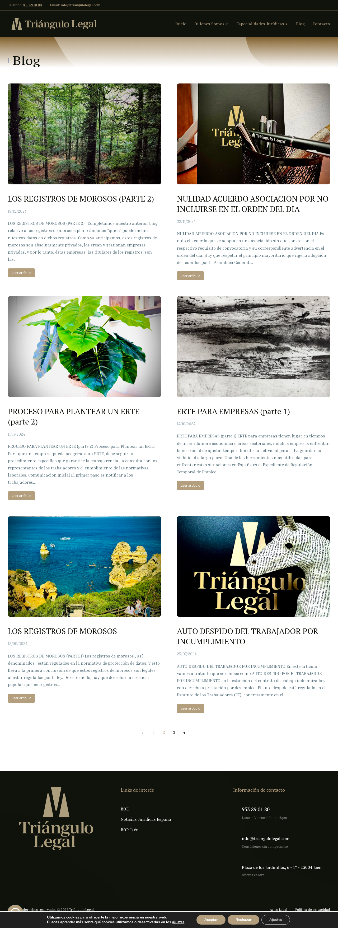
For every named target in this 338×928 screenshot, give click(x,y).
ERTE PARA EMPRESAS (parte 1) (233, 411)
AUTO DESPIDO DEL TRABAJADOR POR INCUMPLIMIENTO (247, 636)
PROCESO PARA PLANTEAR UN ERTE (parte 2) (73, 416)
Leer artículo (21, 273)
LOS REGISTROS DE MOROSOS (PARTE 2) (81, 199)
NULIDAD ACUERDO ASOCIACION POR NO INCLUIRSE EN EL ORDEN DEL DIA (252, 204)
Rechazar (243, 919)
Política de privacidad (312, 909)
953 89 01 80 (32, 5)
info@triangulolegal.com (265, 838)
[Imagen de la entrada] (84, 133)
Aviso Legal (278, 909)
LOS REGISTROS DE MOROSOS (62, 631)
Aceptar (211, 919)
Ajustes (275, 919)
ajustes (178, 922)
